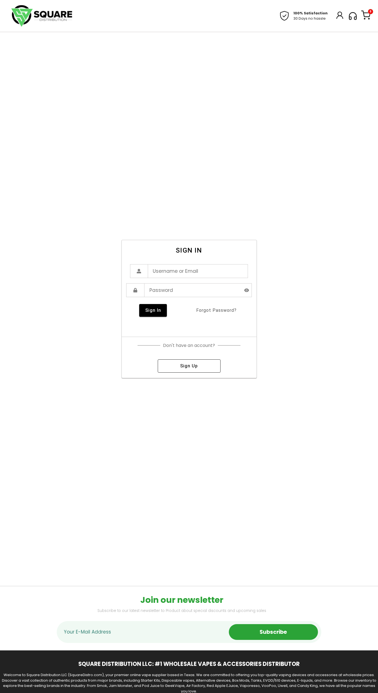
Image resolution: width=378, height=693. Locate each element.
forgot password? (216, 310)
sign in (153, 310)
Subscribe (273, 632)
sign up (189, 365)
